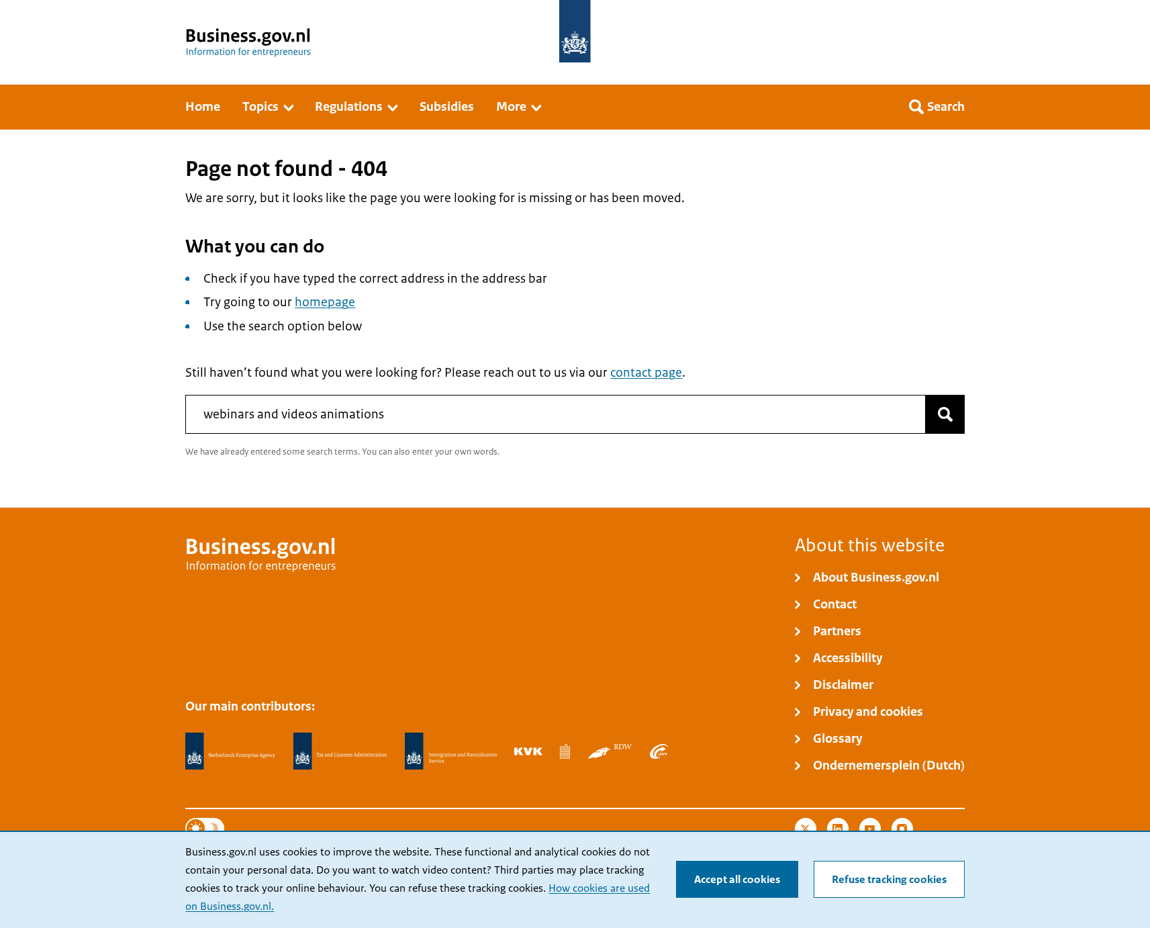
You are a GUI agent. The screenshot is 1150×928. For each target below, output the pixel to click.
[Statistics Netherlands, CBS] (565, 751)
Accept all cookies (737, 879)
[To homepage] (575, 31)
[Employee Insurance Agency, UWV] (658, 751)
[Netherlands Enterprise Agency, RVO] (230, 751)
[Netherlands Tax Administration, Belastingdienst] (340, 751)
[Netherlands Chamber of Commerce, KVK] (528, 751)
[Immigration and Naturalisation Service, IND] (450, 751)
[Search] (945, 414)
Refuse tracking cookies (889, 879)
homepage (325, 302)
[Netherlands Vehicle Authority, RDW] (610, 751)
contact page (646, 373)
